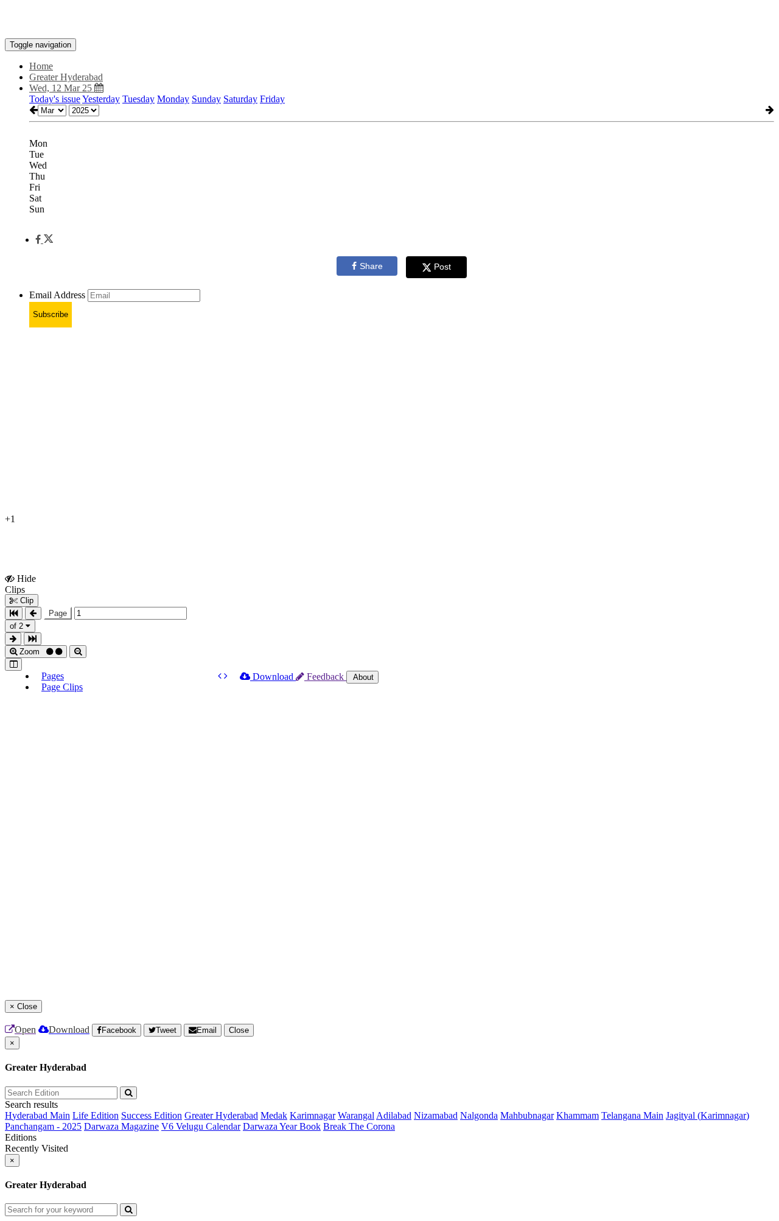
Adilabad (393, 1115)
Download (273, 676)
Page (58, 613)
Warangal (356, 1115)
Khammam (577, 1115)
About (362, 677)
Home (41, 66)
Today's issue (54, 99)
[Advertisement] (370, 422)
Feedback (325, 676)
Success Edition (151, 1115)
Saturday (240, 99)
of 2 (18, 626)
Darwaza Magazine (121, 1126)
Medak (273, 1115)
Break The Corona (359, 1126)
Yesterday (101, 99)
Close (239, 1030)
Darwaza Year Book (282, 1126)
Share (371, 266)
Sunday (206, 99)
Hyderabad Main (37, 1115)
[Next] (226, 676)
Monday (173, 99)
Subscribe (50, 314)
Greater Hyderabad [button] (66, 77)
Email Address (57, 295)
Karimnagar (312, 1115)
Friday (272, 99)
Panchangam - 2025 (43, 1126)
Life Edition (95, 1115)
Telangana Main (632, 1115)
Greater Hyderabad (221, 1115)
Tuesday (138, 99)
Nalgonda (479, 1115)
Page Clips (62, 687)
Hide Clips (20, 583)
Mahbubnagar (527, 1115)
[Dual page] (13, 664)
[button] (44, 239)
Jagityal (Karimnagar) (707, 1115)
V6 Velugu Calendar (200, 1126)
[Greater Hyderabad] (389, 20)
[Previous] (221, 676)
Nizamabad (436, 1115)
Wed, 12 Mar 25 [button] (61, 88)
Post (442, 266)
